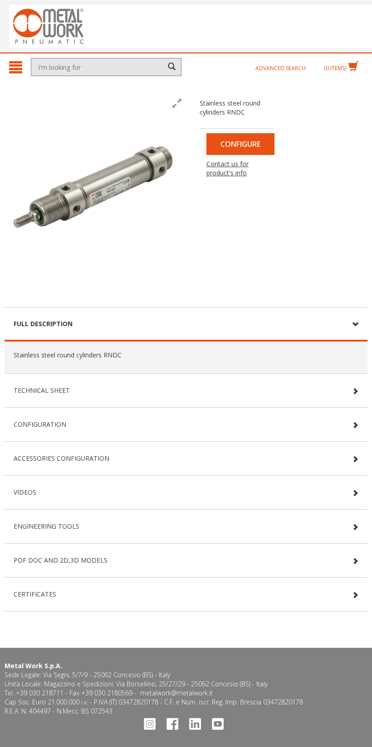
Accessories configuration (61, 458)
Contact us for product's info (227, 168)
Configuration (40, 424)
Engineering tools (46, 526)
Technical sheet (42, 390)
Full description (43, 323)
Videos (25, 492)
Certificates (35, 594)
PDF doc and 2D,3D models (61, 560)
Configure (240, 144)
